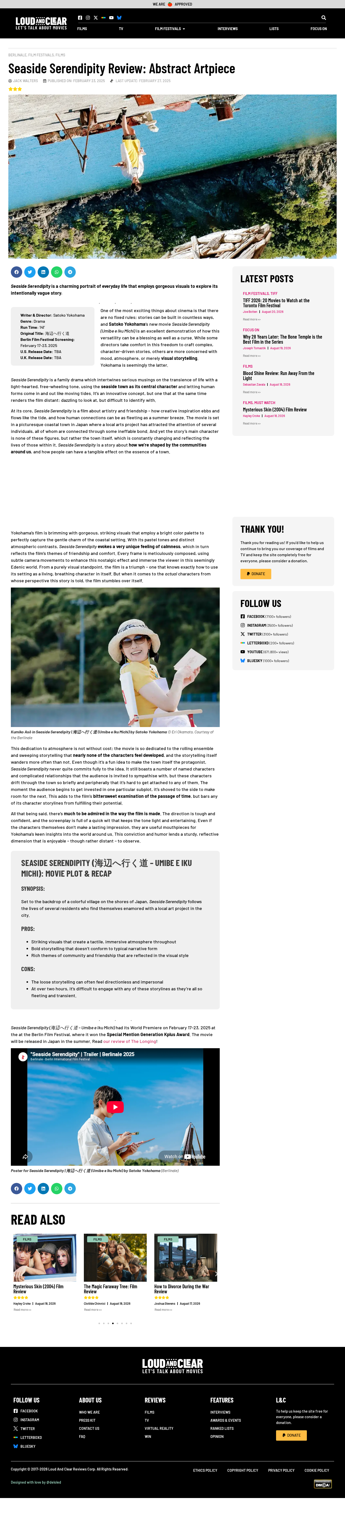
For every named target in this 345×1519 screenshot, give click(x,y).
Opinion (217, 1436)
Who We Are (89, 1412)
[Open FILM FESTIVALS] (184, 28)
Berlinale (17, 55)
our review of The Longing (129, 1041)
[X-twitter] (95, 17)
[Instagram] (88, 17)
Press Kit (87, 1420)
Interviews (220, 1412)
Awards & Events (225, 1420)
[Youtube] (111, 17)
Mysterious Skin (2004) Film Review (38, 1288)
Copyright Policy (242, 1470)
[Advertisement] (115, 494)
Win (148, 1436)
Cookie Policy (317, 1470)
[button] (323, 17)
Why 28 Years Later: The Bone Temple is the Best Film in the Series (282, 339)
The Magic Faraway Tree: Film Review (110, 1288)
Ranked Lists (222, 1428)
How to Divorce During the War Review (181, 1288)
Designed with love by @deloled (36, 1482)
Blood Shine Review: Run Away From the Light (278, 375)
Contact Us (89, 1428)
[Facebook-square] (80, 17)
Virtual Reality (159, 1428)
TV (147, 1420)
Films (60, 55)
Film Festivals (41, 55)
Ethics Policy (205, 1470)
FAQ (82, 1436)
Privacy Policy (281, 1470)
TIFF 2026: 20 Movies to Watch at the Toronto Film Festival (276, 302)
